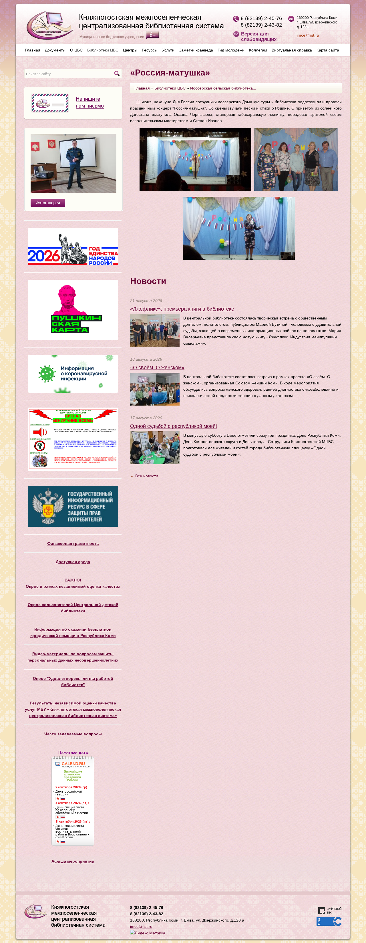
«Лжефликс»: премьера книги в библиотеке (182, 309)
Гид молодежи (231, 50)
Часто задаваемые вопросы (73, 734)
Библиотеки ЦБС (102, 50)
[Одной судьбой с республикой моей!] (155, 447)
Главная (32, 50)
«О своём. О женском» (157, 367)
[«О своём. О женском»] (155, 388)
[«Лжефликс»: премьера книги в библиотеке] (155, 330)
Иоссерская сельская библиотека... (223, 88)
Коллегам (258, 50)
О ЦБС (76, 50)
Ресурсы (150, 50)
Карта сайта (328, 50)
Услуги (168, 50)
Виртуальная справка (292, 50)
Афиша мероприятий (72, 861)
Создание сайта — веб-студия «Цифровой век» (330, 910)
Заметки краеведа (196, 50)
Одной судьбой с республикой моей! (173, 426)
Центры (130, 50)
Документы (55, 50)
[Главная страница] (122, 28)
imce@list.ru (308, 35)
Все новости (146, 476)
